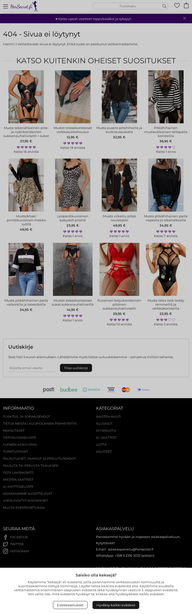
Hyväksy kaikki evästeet (115, 605)
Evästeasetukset (70, 605)
